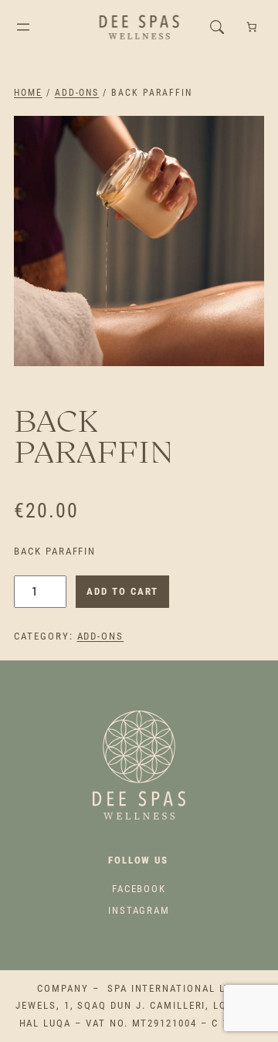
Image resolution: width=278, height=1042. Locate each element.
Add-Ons (77, 92)
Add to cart (122, 591)
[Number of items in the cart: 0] (252, 27)
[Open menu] (23, 27)
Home (28, 92)
